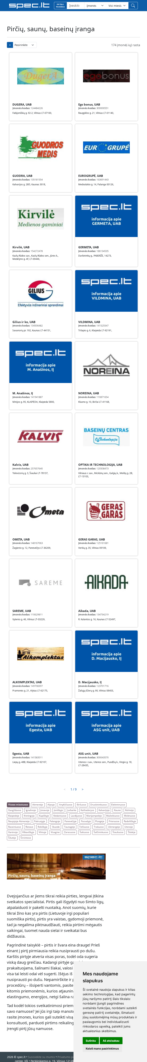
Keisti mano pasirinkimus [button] (102, 1048)
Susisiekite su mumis (41, 1057)
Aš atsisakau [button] (111, 1040)
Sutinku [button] (91, 1040)
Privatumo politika (69, 1057)
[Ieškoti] (133, 5)
